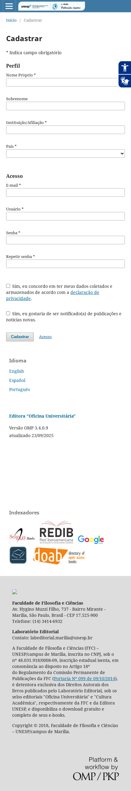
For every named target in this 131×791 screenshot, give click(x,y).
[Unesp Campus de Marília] (14, 592)
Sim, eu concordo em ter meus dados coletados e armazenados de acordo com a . (59, 292)
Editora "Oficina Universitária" (42, 416)
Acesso (45, 336)
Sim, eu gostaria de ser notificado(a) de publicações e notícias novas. (64, 317)
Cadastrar (20, 336)
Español (17, 380)
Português (19, 389)
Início (11, 20)
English (16, 371)
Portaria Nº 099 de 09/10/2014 (84, 678)
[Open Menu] (9, 6)
